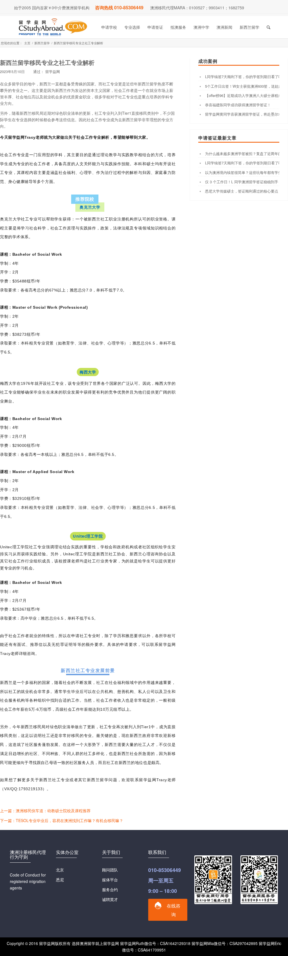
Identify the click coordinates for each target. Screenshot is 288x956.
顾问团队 (110, 870)
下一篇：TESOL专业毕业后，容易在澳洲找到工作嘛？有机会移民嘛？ (61, 820)
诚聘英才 (110, 899)
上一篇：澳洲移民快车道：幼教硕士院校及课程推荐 (45, 810)
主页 (27, 43)
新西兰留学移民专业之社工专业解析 (47, 62)
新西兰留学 (42, 43)
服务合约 (110, 889)
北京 (60, 870)
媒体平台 (110, 879)
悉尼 (60, 879)
